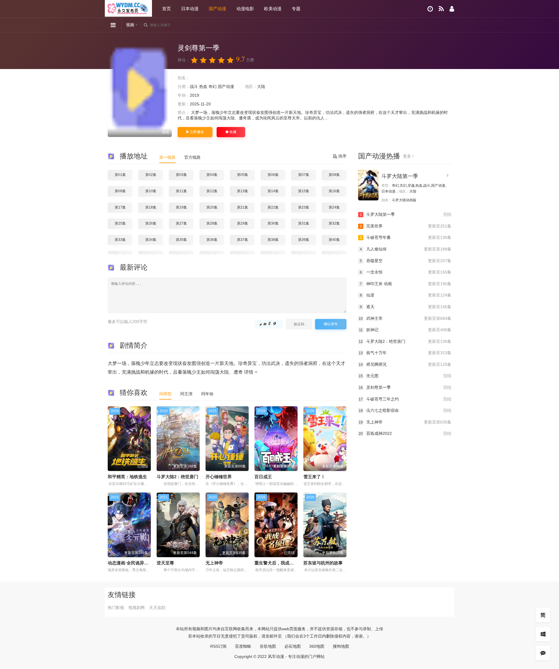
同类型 (165, 393)
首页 (166, 8)
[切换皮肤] (543, 634)
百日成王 (263, 476)
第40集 (334, 240)
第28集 (211, 223)
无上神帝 (214, 562)
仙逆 (405, 295)
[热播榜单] (441, 9)
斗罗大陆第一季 (399, 176)
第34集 (150, 240)
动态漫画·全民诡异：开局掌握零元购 (143, 562)
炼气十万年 (405, 352)
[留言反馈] (543, 653)
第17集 (120, 207)
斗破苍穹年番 (405, 237)
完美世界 (405, 226)
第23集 (303, 207)
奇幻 (212, 86)
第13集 (242, 191)
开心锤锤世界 (219, 476)
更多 (407, 156)
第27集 (181, 223)
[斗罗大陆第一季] (368, 185)
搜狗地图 (341, 646)
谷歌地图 (268, 646)
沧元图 (405, 375)
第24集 (334, 207)
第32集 (334, 223)
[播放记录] (430, 9)
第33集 (120, 240)
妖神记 (405, 329)
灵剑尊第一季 (405, 387)
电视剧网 (136, 607)
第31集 (303, 223)
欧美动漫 (273, 8)
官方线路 (192, 157)
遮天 (405, 306)
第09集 (120, 191)
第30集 (273, 223)
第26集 (150, 223)
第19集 (181, 207)
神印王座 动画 (405, 283)
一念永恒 (405, 272)
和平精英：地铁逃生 (127, 476)
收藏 (232, 132)
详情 (249, 372)
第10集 (150, 191)
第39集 (303, 240)
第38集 (273, 240)
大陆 (261, 86)
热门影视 (116, 607)
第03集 (181, 175)
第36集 (211, 240)
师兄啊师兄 (405, 364)
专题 (296, 8)
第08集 (334, 175)
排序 (341, 156)
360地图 (316, 646)
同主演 (186, 393)
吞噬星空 (405, 260)
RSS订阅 (218, 646)
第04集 (211, 175)
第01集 (120, 175)
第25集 (120, 223)
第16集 (334, 191)
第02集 (150, 175)
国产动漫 (217, 8)
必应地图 (292, 646)
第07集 (303, 175)
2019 (194, 95)
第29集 (242, 223)
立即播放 (196, 132)
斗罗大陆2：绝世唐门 (177, 476)
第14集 (273, 191)
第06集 (273, 175)
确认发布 (331, 324)
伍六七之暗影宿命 (405, 410)
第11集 (181, 191)
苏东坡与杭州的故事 (323, 562)
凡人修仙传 (405, 249)
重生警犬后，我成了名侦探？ (282, 562)
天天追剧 (157, 607)
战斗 (194, 86)
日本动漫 (190, 8)
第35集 (181, 240)
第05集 (242, 175)
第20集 (211, 207)
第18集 (150, 207)
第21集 (242, 207)
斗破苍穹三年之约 (405, 399)
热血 (203, 86)
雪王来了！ (314, 476)
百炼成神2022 (405, 433)
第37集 (242, 240)
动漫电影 (245, 8)
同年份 (207, 393)
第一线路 (167, 157)
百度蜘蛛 (243, 646)
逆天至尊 (165, 562)
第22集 (273, 207)
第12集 (211, 191)
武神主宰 (405, 318)
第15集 (303, 191)
